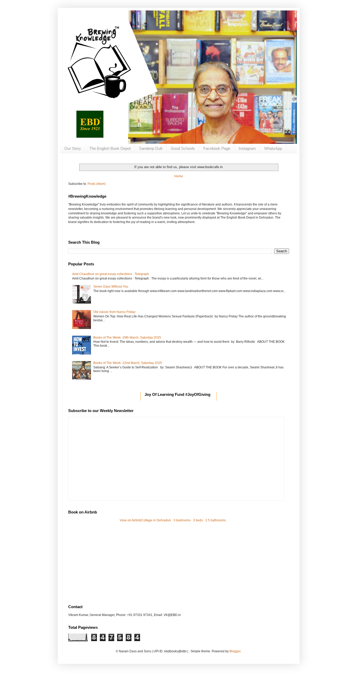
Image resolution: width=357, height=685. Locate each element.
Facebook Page (216, 148)
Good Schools (183, 148)
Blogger (234, 651)
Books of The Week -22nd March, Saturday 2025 (127, 363)
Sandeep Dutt (150, 148)
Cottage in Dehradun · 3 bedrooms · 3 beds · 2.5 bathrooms (183, 520)
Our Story (72, 148)
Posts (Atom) (97, 184)
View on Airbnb (130, 520)
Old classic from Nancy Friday (114, 312)
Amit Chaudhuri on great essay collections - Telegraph (110, 274)
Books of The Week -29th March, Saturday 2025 (127, 337)
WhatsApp (273, 148)
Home (178, 176)
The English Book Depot (110, 148)
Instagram (247, 148)
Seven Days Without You (110, 286)
